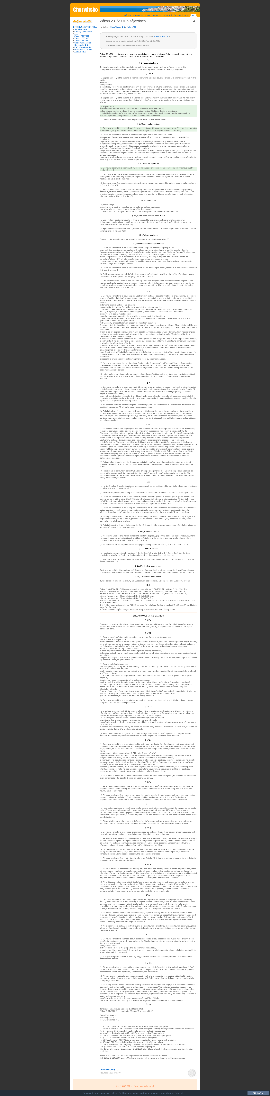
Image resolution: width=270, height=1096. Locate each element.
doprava (157, 15)
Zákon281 (131, 27)
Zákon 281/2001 (81, 36)
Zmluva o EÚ (80, 52)
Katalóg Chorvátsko (83, 31)
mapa (147, 15)
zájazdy (166, 15)
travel (186, 15)
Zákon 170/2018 (81, 38)
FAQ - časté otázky (82, 47)
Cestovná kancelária (107, 1069)
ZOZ (76, 34)
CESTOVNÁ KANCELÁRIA (85, 27)
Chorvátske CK (81, 45)
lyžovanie (177, 15)
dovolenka (138, 15)
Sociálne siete (80, 29)
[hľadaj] (194, 22)
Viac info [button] (180, 1093)
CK (123, 27)
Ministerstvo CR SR (83, 49)
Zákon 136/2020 (81, 40)
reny (193, 15)
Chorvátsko (115, 27)
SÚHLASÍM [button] (258, 1093)
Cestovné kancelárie (83, 43)
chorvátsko (126, 15)
